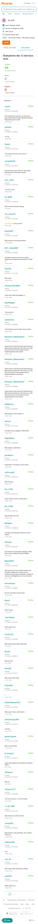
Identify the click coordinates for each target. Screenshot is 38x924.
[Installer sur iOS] (11, 913)
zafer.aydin (10, 472)
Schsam (8, 542)
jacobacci (9, 455)
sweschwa (9, 320)
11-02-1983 (10, 806)
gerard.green (10, 736)
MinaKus (8, 523)
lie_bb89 (8, 197)
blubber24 (9, 404)
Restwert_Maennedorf (14, 337)
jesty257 (8, 876)
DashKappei (10, 303)
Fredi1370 (9, 634)
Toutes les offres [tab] (9, 48)
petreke (8, 127)
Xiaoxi (7, 144)
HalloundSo (10, 842)
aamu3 (8, 421)
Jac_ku (8, 859)
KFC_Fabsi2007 (11, 248)
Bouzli (7, 651)
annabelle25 (10, 161)
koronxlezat (10, 583)
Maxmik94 (9, 561)
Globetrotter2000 (12, 286)
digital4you (10, 438)
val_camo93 (10, 214)
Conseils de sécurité (14, 908)
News (27, 904)
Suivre (6, 42)
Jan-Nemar (10, 617)
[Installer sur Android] (26, 913)
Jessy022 (9, 823)
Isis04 (7, 106)
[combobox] (19, 9)
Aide (22, 904)
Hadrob (8, 269)
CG (4, 900)
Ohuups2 (8, 772)
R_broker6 (9, 753)
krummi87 (9, 231)
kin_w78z (9, 489)
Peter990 (9, 685)
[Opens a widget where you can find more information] (7, 920)
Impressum (31, 900)
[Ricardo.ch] (7, 3)
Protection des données (11, 904)
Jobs (32, 904)
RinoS (7, 600)
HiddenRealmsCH (12, 702)
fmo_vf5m (9, 180)
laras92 (8, 668)
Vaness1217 (10, 789)
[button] (27, 3)
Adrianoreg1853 (12, 719)
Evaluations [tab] (25, 48)
